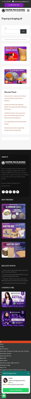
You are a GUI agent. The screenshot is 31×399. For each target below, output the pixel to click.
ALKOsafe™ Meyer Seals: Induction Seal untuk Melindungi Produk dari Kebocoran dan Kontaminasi (14, 115)
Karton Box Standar (5, 353)
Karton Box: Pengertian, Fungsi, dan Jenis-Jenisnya (14, 351)
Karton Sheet (3, 360)
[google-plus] (10, 191)
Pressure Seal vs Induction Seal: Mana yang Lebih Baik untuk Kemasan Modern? (15, 98)
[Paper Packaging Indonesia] (13, 12)
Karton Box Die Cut (5, 356)
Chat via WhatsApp (16, 390)
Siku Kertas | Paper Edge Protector (9, 363)
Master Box (3, 358)
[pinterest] (17, 191)
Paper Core (3, 367)
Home (1, 344)
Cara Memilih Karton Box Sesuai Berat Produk (14, 283)
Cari (5, 28)
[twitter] (6, 191)
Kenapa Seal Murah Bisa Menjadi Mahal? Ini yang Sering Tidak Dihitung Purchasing (15, 107)
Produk (2, 346)
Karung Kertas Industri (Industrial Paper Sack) (13, 370)
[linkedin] (14, 191)
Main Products (4, 349)
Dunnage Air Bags (5, 365)
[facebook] (3, 191)
